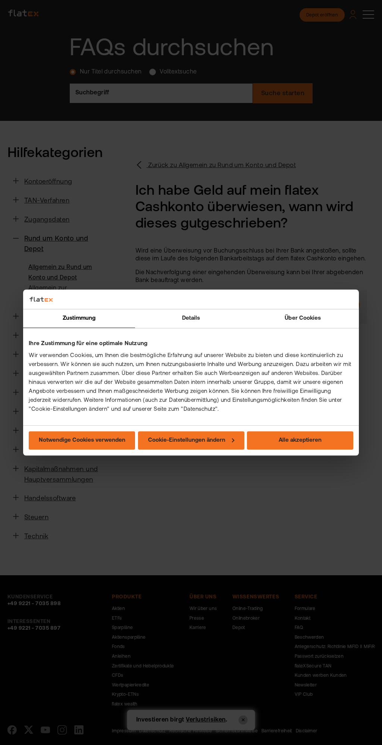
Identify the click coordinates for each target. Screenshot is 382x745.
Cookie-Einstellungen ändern (186, 440)
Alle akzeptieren (300, 440)
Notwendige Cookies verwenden (82, 440)
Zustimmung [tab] (79, 318)
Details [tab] (191, 318)
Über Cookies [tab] (303, 318)
